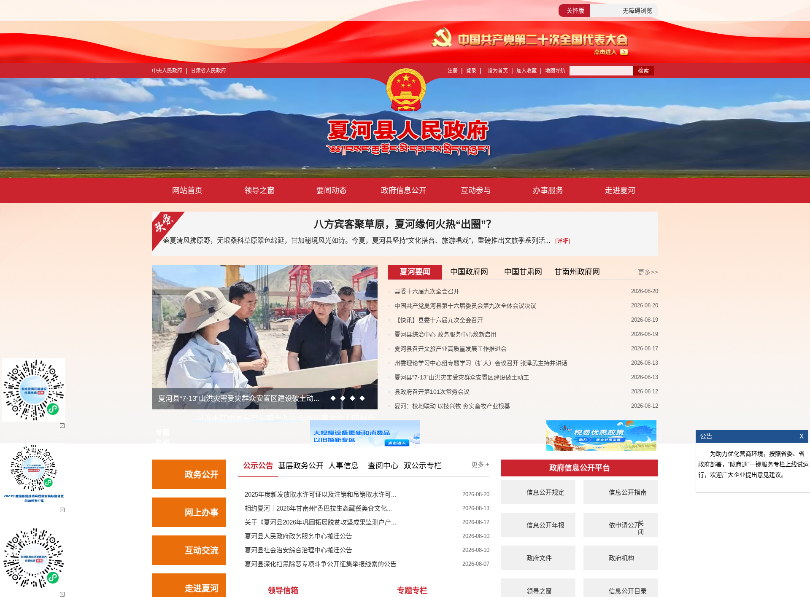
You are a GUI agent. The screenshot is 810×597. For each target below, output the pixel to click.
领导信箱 (283, 590)
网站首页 (187, 190)
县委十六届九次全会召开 (426, 291)
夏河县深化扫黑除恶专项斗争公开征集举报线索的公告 (321, 563)
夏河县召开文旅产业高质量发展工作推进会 (450, 348)
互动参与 (476, 190)
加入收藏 (526, 71)
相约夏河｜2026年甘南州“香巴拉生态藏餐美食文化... (318, 508)
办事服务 (548, 190)
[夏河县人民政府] (328, 139)
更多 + (480, 464)
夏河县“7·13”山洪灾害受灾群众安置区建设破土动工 (461, 377)
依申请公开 (624, 525)
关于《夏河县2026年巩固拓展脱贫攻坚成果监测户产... (320, 522)
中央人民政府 (167, 71)
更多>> (648, 272)
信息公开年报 (545, 525)
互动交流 (202, 550)
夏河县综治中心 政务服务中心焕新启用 (445, 334)
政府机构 (621, 558)
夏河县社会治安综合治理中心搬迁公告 (298, 550)
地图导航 (555, 71)
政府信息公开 (404, 190)
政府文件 (539, 558)
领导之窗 (259, 190)
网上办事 (202, 512)
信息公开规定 (545, 492)
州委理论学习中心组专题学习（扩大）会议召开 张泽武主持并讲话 (480, 363)
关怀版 (575, 10)
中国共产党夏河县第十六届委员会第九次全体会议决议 (465, 305)
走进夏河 (620, 190)
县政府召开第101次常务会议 (432, 391)
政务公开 (202, 474)
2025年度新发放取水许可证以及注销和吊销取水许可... (320, 494)
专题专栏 (412, 590)
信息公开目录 (628, 590)
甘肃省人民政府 (208, 71)
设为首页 (498, 71)
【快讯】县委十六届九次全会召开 (438, 320)
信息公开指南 (628, 492)
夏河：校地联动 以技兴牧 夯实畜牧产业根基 (452, 406)
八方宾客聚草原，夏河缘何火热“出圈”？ (405, 224)
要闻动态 (331, 190)
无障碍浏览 (637, 10)
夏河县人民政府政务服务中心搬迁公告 (298, 536)
